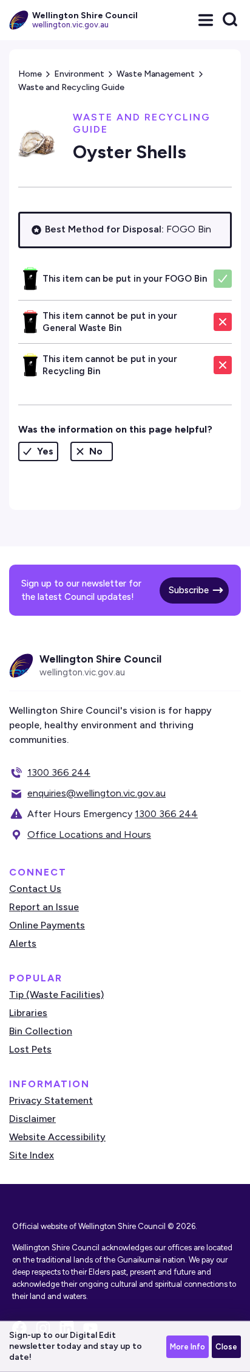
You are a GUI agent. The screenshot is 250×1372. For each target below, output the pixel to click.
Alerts (22, 943)
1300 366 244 (58, 772)
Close (226, 1346)
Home (30, 74)
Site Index (31, 1155)
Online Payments (47, 925)
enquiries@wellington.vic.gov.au (96, 793)
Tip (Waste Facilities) (56, 994)
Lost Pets (30, 1049)
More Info (187, 1346)
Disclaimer (32, 1118)
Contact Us (35, 888)
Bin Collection (40, 1031)
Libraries (28, 1013)
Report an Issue (44, 907)
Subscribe (189, 590)
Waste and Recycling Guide (71, 87)
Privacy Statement (51, 1100)
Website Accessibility (57, 1137)
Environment (79, 74)
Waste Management (156, 74)
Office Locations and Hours (89, 834)
